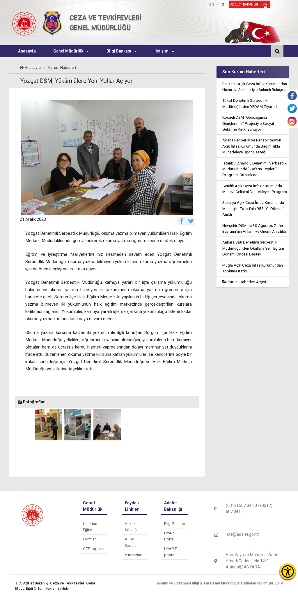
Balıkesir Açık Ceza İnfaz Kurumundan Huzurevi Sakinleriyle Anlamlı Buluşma (254, 86)
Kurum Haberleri (62, 67)
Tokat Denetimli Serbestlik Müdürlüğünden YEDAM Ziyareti (249, 103)
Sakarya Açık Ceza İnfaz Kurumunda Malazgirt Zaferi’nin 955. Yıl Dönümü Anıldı (253, 208)
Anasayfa (33, 67)
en (211, 4)
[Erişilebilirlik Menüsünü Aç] (288, 571)
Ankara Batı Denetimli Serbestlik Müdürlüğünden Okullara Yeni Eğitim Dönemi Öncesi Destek (253, 248)
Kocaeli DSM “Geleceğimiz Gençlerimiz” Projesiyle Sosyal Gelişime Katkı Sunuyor (248, 123)
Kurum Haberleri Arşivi (246, 281)
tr (222, 4)
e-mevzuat (134, 555)
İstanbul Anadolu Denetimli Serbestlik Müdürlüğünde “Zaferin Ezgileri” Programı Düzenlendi (254, 169)
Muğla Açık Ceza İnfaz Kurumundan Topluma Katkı (252, 268)
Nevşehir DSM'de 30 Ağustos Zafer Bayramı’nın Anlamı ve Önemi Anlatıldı (254, 228)
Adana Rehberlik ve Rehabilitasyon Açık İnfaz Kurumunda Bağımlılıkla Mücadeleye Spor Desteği (251, 146)
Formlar (89, 539)
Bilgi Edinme (174, 523)
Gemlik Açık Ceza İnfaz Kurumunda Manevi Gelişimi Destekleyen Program (254, 188)
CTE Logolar (93, 549)
